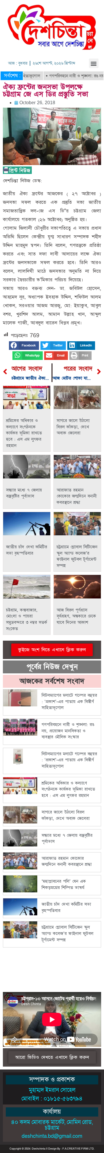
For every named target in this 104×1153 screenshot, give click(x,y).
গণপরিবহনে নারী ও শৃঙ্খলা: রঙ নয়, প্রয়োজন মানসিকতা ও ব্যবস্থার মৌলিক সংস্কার (68, 731)
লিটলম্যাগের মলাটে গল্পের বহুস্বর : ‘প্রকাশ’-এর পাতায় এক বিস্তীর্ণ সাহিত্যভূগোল (69, 701)
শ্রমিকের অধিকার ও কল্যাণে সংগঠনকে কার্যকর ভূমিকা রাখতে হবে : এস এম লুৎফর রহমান (24, 433)
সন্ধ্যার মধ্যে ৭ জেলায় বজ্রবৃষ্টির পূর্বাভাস (24, 493)
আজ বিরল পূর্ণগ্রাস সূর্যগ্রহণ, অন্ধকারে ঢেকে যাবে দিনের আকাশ (76, 616)
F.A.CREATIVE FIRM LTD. (78, 1148)
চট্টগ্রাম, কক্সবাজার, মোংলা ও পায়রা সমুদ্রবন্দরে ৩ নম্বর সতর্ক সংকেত (26, 619)
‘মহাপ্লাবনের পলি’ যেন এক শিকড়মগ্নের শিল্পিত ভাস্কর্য (64, 884)
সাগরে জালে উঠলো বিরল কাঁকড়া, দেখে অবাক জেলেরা (73, 427)
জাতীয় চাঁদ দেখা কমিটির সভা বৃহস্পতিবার (26, 550)
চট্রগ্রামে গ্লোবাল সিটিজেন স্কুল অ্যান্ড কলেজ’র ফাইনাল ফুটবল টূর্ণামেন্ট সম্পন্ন (77, 556)
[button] (94, 63)
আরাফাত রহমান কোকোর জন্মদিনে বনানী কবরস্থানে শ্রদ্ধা (77, 496)
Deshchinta (38, 1148)
